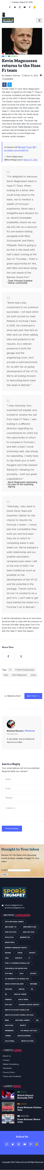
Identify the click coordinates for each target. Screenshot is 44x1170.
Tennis (8, 1036)
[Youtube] (25, 7)
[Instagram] (18, 1144)
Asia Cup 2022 (10, 932)
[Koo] (34, 7)
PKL (37, 1020)
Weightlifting (27, 1041)
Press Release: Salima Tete (29, 1108)
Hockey (33, 973)
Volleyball (10, 1041)
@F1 (35, 147)
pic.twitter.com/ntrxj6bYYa (16, 150)
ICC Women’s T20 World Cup (17, 979)
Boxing (8, 953)
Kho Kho (8, 1005)
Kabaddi (8, 999)
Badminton (25, 937)
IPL (32, 989)
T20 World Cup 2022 (28, 1031)
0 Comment (7, 78)
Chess (19, 953)
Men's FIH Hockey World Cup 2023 (19, 1015)
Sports (23, 1025)
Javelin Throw (20, 994)
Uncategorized (24, 1036)
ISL (6, 994)
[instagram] (20, 7)
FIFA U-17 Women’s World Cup (17, 963)
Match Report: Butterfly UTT (25, 1096)
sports (33, 675)
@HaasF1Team (25, 147)
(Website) (30, 731)
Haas (6, 675)
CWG (7, 958)
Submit (4, 874)
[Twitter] (15, 7)
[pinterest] (30, 7)
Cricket (32, 953)
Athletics (9, 937)
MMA (7, 1020)
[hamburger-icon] (39, 20)
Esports (18, 958)
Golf (21, 973)
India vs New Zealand (14, 984)
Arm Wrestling (29, 927)
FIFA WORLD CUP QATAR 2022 (16, 968)
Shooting (9, 1025)
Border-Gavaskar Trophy (16, 948)
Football (9, 973)
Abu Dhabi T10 (11, 927)
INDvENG (8, 989)
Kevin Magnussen (19, 675)
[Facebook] (9, 7)
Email (4, 870)
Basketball (10, 942)
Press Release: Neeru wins (28, 1120)
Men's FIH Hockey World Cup (17, 1010)
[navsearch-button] (3, 15)
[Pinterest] (30, 1144)
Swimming (9, 1031)
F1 (10, 670)
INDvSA (22, 989)
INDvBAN (33, 984)
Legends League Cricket (28, 1005)
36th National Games (14, 922)
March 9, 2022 (30, 159)
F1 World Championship (24, 670)
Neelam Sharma (12, 75)
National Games (22, 1020)
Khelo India (23, 999)
